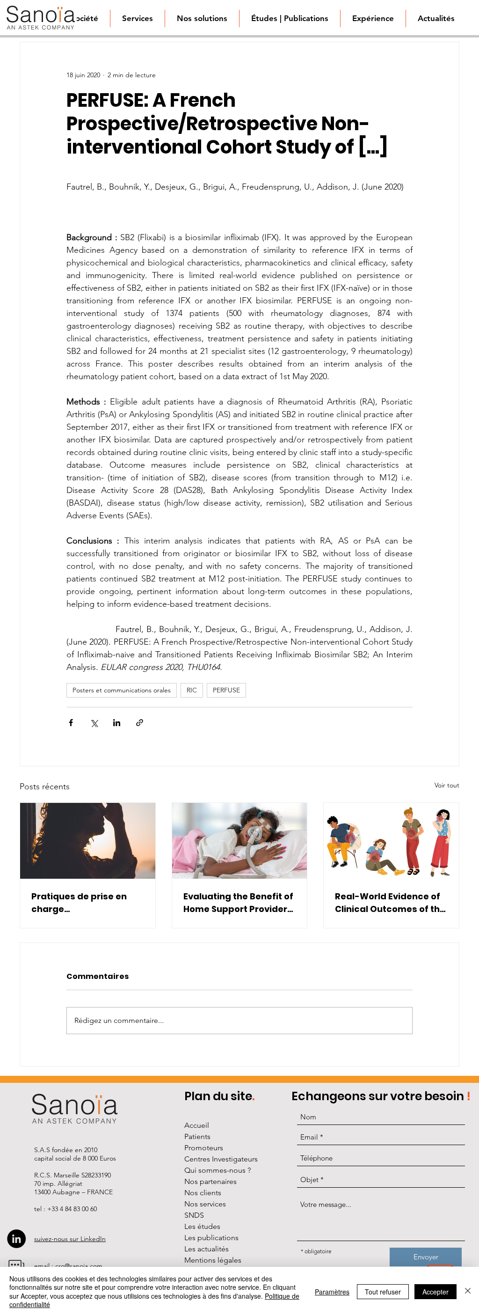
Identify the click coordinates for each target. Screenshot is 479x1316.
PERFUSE (226, 690)
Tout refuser (383, 1291)
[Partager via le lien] (139, 722)
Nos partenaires (210, 1181)
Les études (202, 1226)
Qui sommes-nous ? (217, 1170)
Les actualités (206, 1248)
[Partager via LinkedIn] (116, 722)
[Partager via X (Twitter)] (93, 722)
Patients (197, 1136)
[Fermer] (467, 1291)
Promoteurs (203, 1147)
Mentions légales (212, 1260)
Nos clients (202, 1192)
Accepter (435, 1291)
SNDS (194, 1215)
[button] (202, 18)
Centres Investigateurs (221, 1158)
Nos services (205, 1203)
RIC (192, 690)
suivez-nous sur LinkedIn (70, 1239)
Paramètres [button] (332, 1291)
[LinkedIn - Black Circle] (16, 1238)
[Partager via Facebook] (70, 722)
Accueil (196, 1125)
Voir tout (447, 785)
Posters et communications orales (122, 690)
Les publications (211, 1237)
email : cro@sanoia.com (68, 1266)
